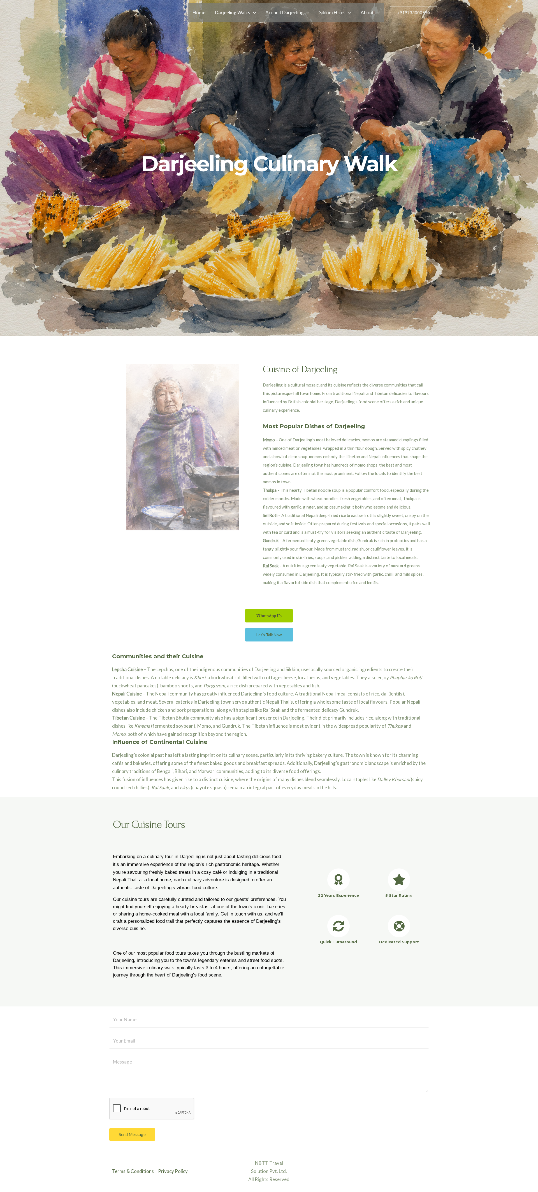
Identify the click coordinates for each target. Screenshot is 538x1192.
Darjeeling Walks (232, 12)
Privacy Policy (173, 1171)
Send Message (132, 1134)
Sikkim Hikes (332, 12)
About (367, 12)
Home (199, 12)
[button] (253, 12)
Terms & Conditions (133, 1171)
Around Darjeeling (284, 12)
